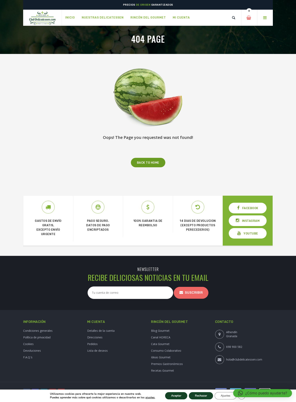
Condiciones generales (38, 331)
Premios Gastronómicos (167, 364)
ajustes (150, 397)
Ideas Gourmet (161, 357)
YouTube (250, 233)
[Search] (233, 18)
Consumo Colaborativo (166, 350)
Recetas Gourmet (162, 370)
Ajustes (225, 396)
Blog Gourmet (160, 331)
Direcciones (94, 337)
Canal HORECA (160, 337)
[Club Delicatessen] (42, 17)
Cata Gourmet (160, 344)
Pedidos (92, 344)
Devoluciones (32, 350)
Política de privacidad (37, 337)
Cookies (28, 344)
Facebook (249, 208)
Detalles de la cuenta (101, 331)
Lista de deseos (97, 350)
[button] (262, 393)
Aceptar (176, 396)
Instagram (250, 221)
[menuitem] (70, 18)
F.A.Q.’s (27, 357)
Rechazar (201, 396)
